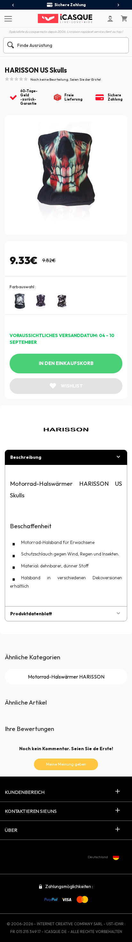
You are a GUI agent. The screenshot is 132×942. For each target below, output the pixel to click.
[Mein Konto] (110, 18)
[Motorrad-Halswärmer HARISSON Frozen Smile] (20, 301)
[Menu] (7, 18)
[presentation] (13, 5)
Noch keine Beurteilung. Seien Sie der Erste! (65, 79)
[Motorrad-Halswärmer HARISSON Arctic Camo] (62, 301)
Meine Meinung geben (66, 764)
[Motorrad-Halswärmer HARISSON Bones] (41, 301)
